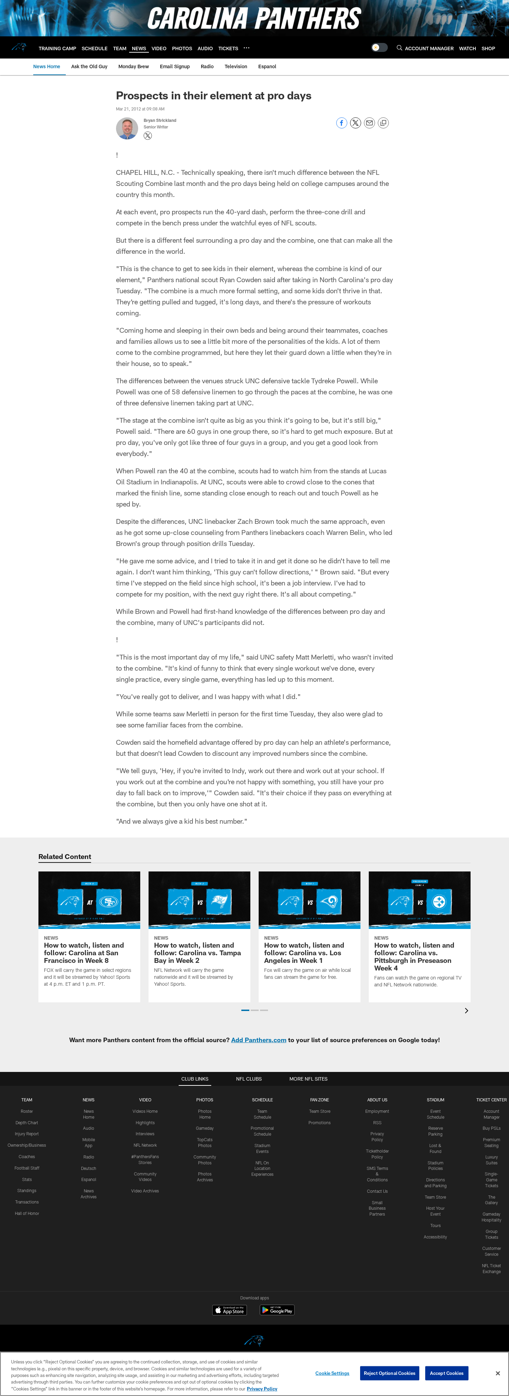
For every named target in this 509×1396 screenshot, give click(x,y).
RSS (377, 1122)
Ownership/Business (27, 1145)
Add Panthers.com (258, 1040)
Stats (27, 1179)
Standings (26, 1190)
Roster (27, 1111)
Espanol (88, 1179)
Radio (88, 1156)
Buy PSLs (492, 1128)
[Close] (498, 1373)
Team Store (319, 1111)
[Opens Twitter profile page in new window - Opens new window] (148, 136)
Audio (88, 1128)
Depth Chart (27, 1122)
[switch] (379, 47)
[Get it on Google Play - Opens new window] (277, 1313)
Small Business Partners (377, 1208)
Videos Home (145, 1111)
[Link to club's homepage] (19, 47)
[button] (245, 1010)
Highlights (145, 1122)
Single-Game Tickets (491, 1179)
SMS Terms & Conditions (377, 1174)
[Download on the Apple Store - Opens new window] (229, 1311)
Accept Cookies (447, 1373)
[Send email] (369, 126)
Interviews (145, 1133)
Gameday (205, 1128)
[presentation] (468, 1011)
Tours (435, 1225)
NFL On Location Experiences (262, 1168)
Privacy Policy (262, 1388)
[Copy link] (383, 123)
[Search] (399, 47)
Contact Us (377, 1191)
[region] (254, 1374)
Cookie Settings (332, 1373)
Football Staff (27, 1167)
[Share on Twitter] (355, 126)
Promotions (320, 1122)
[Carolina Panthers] (254, 1342)
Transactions (27, 1201)
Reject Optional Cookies (390, 1373)
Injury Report (27, 1133)
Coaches (27, 1156)
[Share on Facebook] (341, 126)
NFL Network (145, 1145)
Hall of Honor (27, 1213)
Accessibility (435, 1236)
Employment (377, 1111)
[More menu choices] (246, 48)
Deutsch (88, 1168)
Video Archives (145, 1190)
